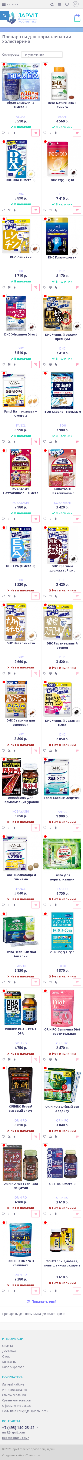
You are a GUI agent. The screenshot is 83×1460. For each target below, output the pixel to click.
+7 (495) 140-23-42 (18, 1428)
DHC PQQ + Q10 (62, 180)
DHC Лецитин (20, 257)
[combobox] (42, 54)
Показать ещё (44, 1301)
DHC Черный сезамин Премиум (62, 337)
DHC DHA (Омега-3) (21, 180)
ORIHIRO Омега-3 (62, 1184)
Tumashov (33, 1455)
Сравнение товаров (16, 1400)
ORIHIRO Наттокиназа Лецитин (20, 1186)
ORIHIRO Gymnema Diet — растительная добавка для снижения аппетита (62, 1035)
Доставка (9, 1351)
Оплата (7, 1346)
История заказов (14, 1390)
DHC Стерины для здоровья (21, 722)
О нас (6, 1356)
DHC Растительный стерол (62, 645)
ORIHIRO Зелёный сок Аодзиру (62, 1109)
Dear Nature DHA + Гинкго (62, 105)
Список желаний (14, 1395)
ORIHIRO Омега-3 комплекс (20, 1263)
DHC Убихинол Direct (20, 334)
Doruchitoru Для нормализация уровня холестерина (21, 802)
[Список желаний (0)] (67, 4)
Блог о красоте (13, 1367)
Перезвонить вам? (15, 1438)
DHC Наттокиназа (21, 643)
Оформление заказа (16, 1406)
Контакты (9, 1362)
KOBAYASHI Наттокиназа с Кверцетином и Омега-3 (62, 495)
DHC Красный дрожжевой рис (62, 568)
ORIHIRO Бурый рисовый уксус (21, 1108)
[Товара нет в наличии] (35, 596)
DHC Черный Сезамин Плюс (62, 723)
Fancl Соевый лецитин (62, 798)
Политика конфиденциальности (25, 1411)
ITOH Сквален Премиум (62, 412)
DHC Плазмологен (62, 257)
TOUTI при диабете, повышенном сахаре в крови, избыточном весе (62, 1267)
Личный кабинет (14, 1384)
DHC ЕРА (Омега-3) (20, 566)
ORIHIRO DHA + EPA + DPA (21, 1031)
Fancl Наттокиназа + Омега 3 (20, 413)
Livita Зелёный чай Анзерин (21, 954)
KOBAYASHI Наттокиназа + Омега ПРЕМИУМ (20, 493)
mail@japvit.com (13, 1432)
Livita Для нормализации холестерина (62, 879)
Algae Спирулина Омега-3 (20, 105)
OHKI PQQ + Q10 (62, 952)
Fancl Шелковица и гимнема (21, 877)
